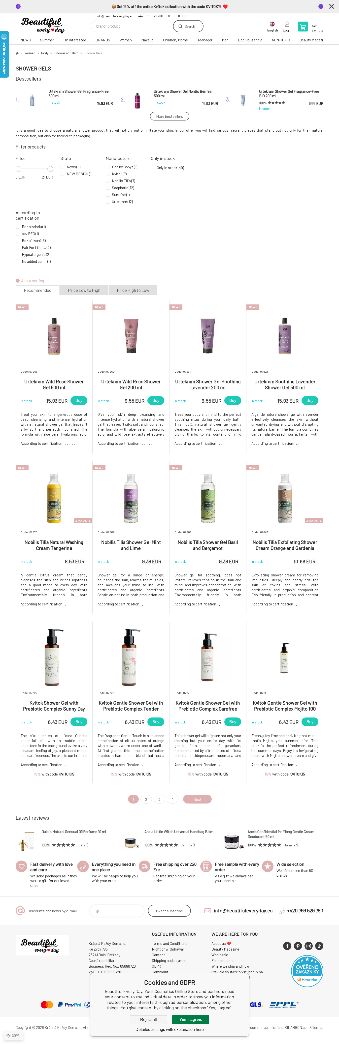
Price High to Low (133, 290)
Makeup (147, 40)
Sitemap (316, 1027)
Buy (78, 400)
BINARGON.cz (295, 1027)
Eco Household (250, 40)
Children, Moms (175, 40)
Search (190, 26)
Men (225, 40)
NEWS (25, 40)
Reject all (148, 1019)
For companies (223, 960)
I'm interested (75, 40)
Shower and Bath (66, 53)
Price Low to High (84, 290)
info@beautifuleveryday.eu (115, 16)
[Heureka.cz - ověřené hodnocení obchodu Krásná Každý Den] (307, 986)
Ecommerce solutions (266, 1027)
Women (126, 40)
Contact (158, 955)
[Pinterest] (298, 946)
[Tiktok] (319, 946)
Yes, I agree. (190, 1019)
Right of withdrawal (168, 949)
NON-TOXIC (281, 40)
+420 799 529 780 (150, 16)
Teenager (204, 40)
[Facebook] (287, 946)
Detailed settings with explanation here (170, 1029)
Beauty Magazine (313, 40)
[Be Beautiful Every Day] (17, 53)
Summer (47, 40)
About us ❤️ (221, 943)
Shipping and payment (170, 960)
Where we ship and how (230, 966)
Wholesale (219, 955)
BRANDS (103, 40)
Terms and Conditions (169, 943)
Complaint (160, 972)
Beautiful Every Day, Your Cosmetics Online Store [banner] (45, 24)
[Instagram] (309, 946)
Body (44, 53)
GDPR (156, 966)
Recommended (37, 290)
